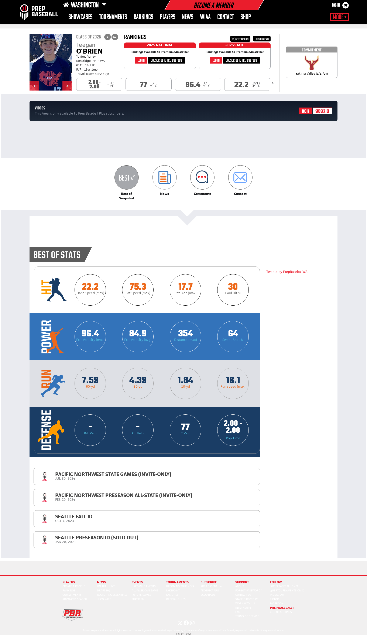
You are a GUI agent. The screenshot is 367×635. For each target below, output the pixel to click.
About (239, 586)
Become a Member (213, 6)
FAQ (237, 612)
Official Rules (176, 599)
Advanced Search (74, 599)
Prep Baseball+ (211, 586)
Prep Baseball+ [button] (282, 608)
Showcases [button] (80, 17)
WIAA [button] (205, 17)
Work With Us (245, 603)
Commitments (72, 595)
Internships (243, 607)
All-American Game (145, 590)
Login (305, 111)
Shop (245, 17)
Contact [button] (225, 17)
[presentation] (273, 83)
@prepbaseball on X (284, 586)
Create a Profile (73, 586)
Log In (336, 5)
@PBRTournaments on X (287, 590)
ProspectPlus (210, 590)
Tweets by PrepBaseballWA (287, 271)
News (187, 17)
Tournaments (113, 17)
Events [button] (137, 582)
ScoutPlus (208, 595)
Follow (276, 582)
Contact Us (243, 595)
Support (242, 582)
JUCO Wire (104, 599)
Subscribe (322, 111)
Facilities (172, 595)
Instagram (277, 595)
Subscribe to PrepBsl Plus (166, 61)
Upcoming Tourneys (180, 586)
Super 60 (138, 599)
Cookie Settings (281, 612)
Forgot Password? (248, 590)
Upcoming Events (144, 586)
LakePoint (173, 590)
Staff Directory (246, 599)
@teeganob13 (241, 39)
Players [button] (167, 17)
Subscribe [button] (209, 582)
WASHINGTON (85, 5)
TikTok (274, 599)
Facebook (276, 603)
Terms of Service (247, 616)
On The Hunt (106, 586)
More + (339, 17)
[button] (34, 86)
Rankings (143, 17)
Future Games (141, 595)
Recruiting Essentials (112, 595)
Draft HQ (103, 590)
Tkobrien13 (263, 39)
